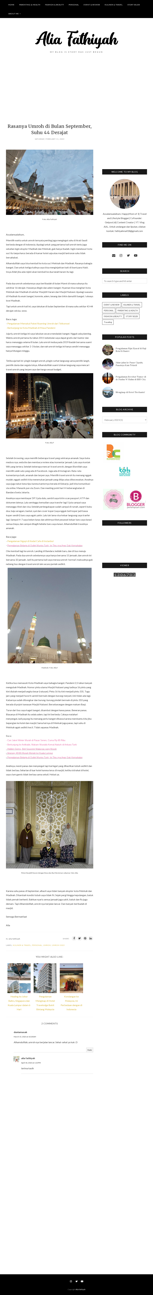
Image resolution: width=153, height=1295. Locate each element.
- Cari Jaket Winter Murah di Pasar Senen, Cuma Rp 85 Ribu (35, 740)
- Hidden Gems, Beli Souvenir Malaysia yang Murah (31, 749)
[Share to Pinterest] (85, 938)
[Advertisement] (49, 93)
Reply (90, 1050)
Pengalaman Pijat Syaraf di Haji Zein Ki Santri (131, 349)
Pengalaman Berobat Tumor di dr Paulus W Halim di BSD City (131, 378)
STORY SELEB (132, 316)
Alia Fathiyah (80, 1289)
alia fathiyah (28, 1058)
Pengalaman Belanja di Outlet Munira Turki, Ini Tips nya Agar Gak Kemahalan (44, 545)
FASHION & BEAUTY (113, 316)
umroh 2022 (58, 945)
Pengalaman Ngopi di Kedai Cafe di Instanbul (30, 541)
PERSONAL (37, 945)
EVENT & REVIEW (111, 305)
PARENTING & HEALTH (128, 310)
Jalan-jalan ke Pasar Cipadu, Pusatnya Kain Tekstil (129, 364)
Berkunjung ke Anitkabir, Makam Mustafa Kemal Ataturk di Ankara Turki (42, 744)
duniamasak (20, 1032)
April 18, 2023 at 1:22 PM (31, 1063)
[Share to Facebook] (74, 938)
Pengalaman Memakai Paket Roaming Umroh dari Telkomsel (38, 323)
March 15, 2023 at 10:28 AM (25, 1037)
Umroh (47, 945)
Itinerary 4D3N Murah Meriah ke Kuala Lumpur (30, 753)
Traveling (108, 322)
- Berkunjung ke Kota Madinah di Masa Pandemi (30, 327)
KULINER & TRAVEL (22, 945)
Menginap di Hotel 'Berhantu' (130, 392)
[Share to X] (79, 938)
